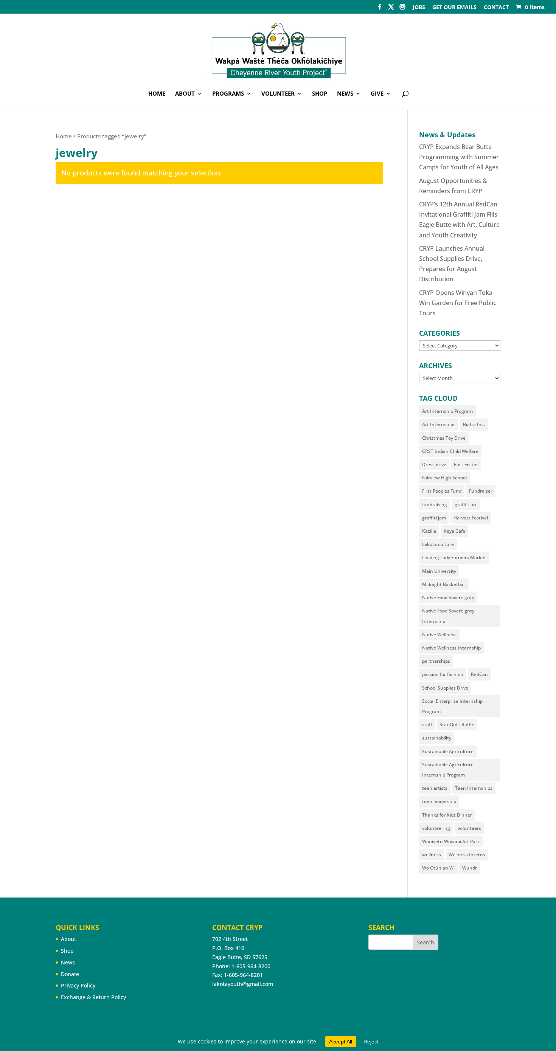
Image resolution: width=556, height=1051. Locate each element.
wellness (431, 854)
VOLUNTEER (278, 94)
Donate (70, 974)
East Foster (466, 464)
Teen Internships (473, 788)
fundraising (434, 504)
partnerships (436, 661)
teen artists (434, 788)
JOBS (419, 8)
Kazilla (429, 531)
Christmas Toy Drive (444, 438)
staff (427, 724)
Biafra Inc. (474, 424)
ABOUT (185, 94)
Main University (439, 571)
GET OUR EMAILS (454, 8)
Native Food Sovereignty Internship (448, 616)
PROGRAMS (228, 94)
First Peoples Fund (441, 491)
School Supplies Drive (445, 688)
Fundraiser (480, 491)
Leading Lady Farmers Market (454, 557)
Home (64, 136)
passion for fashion (442, 674)
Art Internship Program (447, 411)
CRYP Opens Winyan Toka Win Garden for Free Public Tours (457, 302)
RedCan (479, 674)
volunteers (469, 828)
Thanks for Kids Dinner (447, 815)
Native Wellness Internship (451, 648)
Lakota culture (438, 544)
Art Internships (438, 424)
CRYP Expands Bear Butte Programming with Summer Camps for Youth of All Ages (459, 157)
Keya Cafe (454, 531)
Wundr (469, 868)
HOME (156, 94)
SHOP (319, 94)
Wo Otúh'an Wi (438, 868)
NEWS (345, 94)
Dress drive (434, 464)
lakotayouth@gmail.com (242, 983)
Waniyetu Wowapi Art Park (451, 841)
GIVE (377, 94)
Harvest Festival (470, 518)
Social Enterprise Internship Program (452, 706)
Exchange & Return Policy (93, 997)
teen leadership (439, 801)
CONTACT (496, 8)
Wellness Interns (467, 854)
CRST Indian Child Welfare (450, 451)
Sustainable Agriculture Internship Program (448, 769)
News (68, 962)
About (68, 938)
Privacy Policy (78, 985)
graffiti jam (434, 518)
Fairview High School (444, 477)
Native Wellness (439, 634)
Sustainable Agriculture (448, 751)
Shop (67, 950)
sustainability (436, 738)
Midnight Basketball (444, 584)
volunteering (436, 828)
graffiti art (466, 504)
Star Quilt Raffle (457, 724)
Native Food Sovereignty (448, 597)
